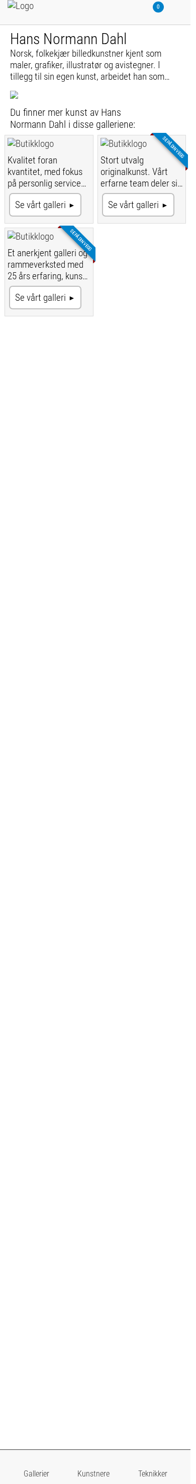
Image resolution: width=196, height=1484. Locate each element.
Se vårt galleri (40, 205)
